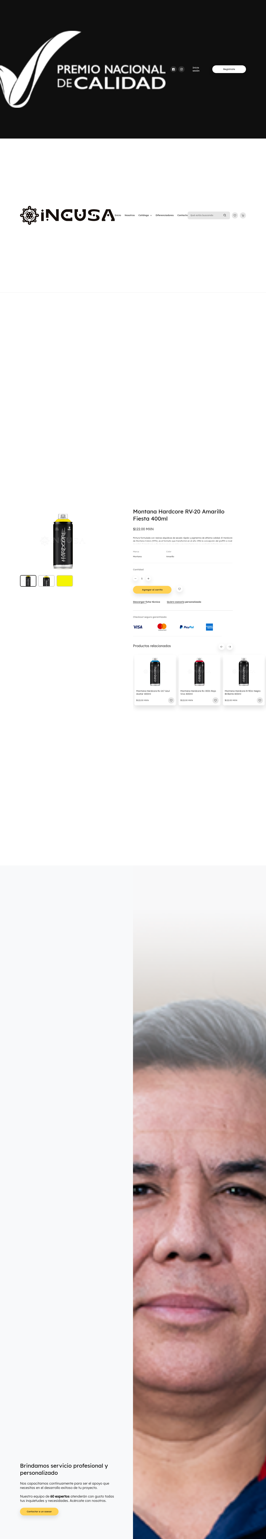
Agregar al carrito (152, 589)
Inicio (118, 215)
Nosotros (130, 215)
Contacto (182, 215)
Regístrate (229, 69)
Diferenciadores (165, 215)
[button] (222, 647)
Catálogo (143, 215)
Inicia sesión (196, 69)
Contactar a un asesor (39, 1511)
